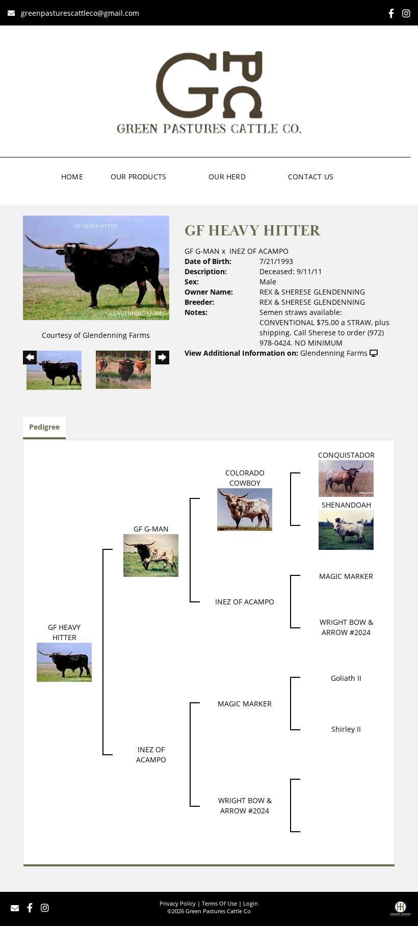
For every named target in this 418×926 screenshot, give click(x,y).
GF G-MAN (202, 251)
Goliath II (346, 678)
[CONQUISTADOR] (346, 477)
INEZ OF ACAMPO (259, 251)
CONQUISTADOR (346, 455)
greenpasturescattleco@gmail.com (80, 13)
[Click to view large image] (96, 267)
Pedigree (44, 427)
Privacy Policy (178, 903)
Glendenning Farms (334, 353)
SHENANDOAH (346, 505)
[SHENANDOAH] (346, 529)
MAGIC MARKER (346, 576)
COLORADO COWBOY (245, 478)
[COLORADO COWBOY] (244, 508)
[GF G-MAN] (150, 554)
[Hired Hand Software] (400, 912)
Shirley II (346, 729)
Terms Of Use (219, 903)
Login (250, 903)
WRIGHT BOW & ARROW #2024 (346, 627)
